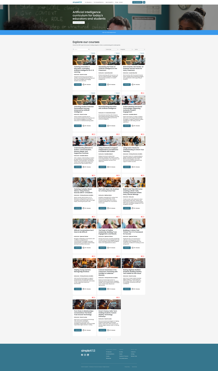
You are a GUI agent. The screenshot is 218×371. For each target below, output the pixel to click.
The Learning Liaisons (123, 358)
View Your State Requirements (109, 32)
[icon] (89, 49)
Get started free (137, 2)
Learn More (77, 84)
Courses (107, 356)
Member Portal (134, 356)
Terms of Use (134, 366)
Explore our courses (78, 25)
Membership (108, 358)
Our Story (121, 351)
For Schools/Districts (110, 354)
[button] (88, 2)
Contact (121, 2)
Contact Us (133, 351)
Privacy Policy (127, 366)
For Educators (109, 351)
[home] (77, 2)
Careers (120, 354)
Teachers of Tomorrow (123, 356)
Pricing (116, 2)
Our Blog (132, 354)
